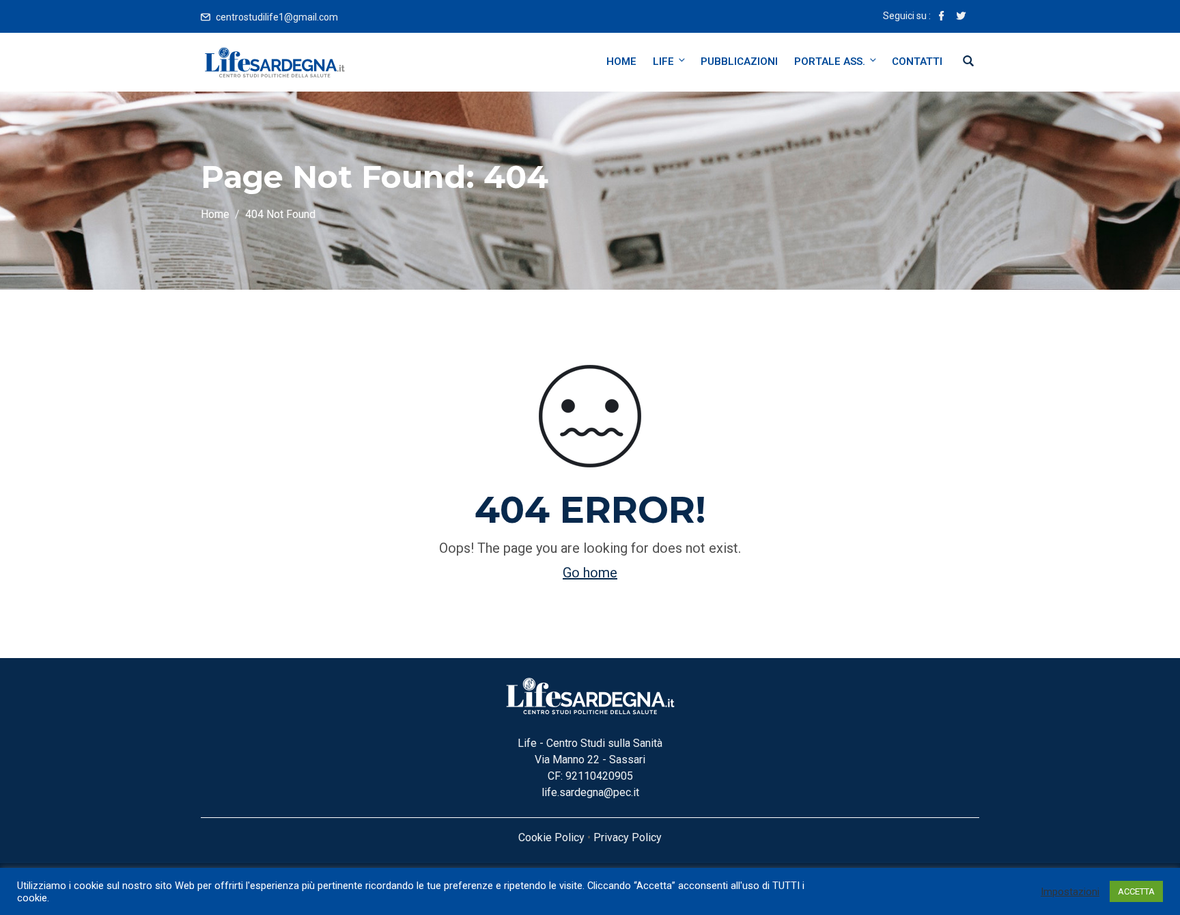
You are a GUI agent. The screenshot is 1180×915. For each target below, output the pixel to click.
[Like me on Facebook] (941, 17)
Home (621, 61)
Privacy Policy (627, 837)
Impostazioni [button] (1070, 892)
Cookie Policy (551, 837)
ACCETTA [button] (1136, 891)
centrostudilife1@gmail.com (277, 17)
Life (663, 61)
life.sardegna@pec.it (590, 792)
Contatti (917, 61)
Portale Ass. (829, 61)
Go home (590, 572)
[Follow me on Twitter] (961, 17)
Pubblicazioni (739, 61)
